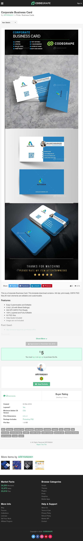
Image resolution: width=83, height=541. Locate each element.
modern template (47, 433)
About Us (45, 508)
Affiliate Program (6, 521)
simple (15, 436)
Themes (44, 488)
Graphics (45, 496)
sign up (40, 357)
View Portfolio (42, 384)
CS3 (24, 410)
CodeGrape (48, 531)
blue (3, 429)
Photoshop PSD (28, 419)
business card (19, 429)
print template (6, 436)
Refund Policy (46, 516)
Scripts (44, 485)
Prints (18, 15)
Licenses (4, 516)
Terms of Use (46, 510)
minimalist (5, 433)
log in (34, 357)
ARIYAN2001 (9, 15)
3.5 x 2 (25, 416)
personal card (59, 433)
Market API (45, 518)
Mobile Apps (46, 499)
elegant (67, 429)
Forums (3, 510)
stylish (21, 436)
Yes (24, 407)
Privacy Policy (46, 513)
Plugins (44, 491)
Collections (5, 513)
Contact (44, 521)
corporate (47, 429)
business (9, 429)
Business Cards (28, 15)
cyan (61, 429)
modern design (35, 433)
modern (26, 433)
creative (54, 429)
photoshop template (72, 433)
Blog (2, 508)
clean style (38, 429)
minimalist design (16, 433)
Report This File (41, 444)
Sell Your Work (6, 518)
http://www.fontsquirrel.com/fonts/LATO (21, 329)
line (73, 429)
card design (29, 429)
